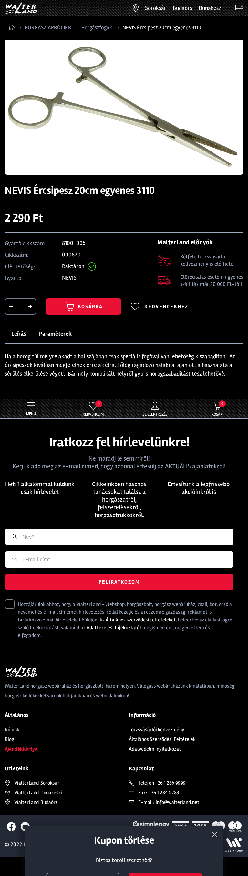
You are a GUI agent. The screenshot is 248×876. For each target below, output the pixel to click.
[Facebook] (11, 826)
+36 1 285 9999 (171, 783)
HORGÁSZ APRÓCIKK (48, 27)
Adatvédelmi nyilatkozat (155, 749)
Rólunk (12, 729)
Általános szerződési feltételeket (141, 620)
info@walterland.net (177, 802)
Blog (9, 739)
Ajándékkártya (21, 749)
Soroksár (155, 8)
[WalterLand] (124, 671)
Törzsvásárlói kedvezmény (156, 729)
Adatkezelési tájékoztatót (114, 627)
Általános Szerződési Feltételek (162, 739)
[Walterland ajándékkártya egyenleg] (239, 8)
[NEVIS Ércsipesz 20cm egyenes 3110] (124, 107)
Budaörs (182, 8)
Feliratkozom (119, 582)
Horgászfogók (96, 27)
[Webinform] (234, 845)
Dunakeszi (210, 8)
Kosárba (90, 306)
